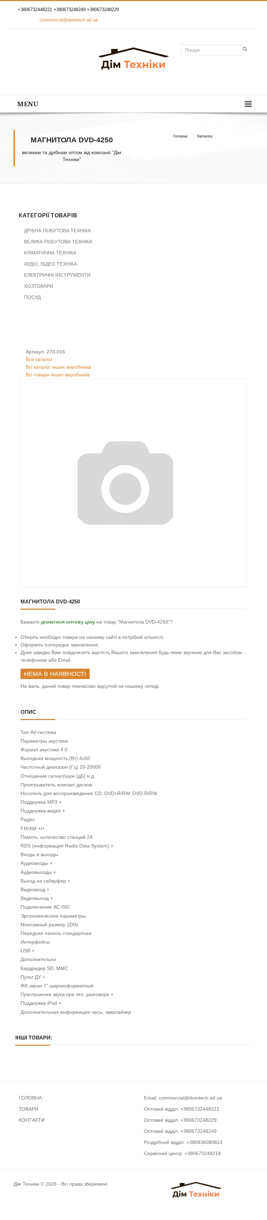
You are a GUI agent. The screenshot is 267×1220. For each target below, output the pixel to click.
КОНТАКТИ (31, 1120)
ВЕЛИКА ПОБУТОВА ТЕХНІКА (58, 241)
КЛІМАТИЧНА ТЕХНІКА (50, 253)
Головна (180, 136)
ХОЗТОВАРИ (38, 286)
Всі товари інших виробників (58, 374)
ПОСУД (32, 297)
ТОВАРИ (28, 1109)
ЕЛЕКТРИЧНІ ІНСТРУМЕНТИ (57, 275)
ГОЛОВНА (30, 1098)
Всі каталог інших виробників (58, 367)
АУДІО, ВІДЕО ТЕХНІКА (50, 264)
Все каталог (39, 359)
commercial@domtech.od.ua (68, 20)
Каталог (204, 136)
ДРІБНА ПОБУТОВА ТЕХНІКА (57, 230)
